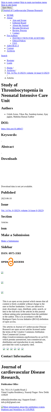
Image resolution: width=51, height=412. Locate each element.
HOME (10, 15)
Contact (15, 33)
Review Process (19, 30)
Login (9, 63)
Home (10, 68)
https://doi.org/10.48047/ (12, 129)
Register (10, 60)
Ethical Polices (19, 40)
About (9, 18)
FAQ (14, 43)
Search (4, 55)
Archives (11, 51)
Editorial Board (19, 23)
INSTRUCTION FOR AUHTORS (28, 38)
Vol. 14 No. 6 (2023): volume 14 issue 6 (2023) (28, 73)
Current (10, 48)
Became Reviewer (20, 28)
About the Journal (20, 25)
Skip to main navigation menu (33, 2)
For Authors (12, 35)
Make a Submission (10, 241)
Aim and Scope (19, 20)
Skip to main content (10, 2)
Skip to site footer (9, 5)
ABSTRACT (13, 46)
